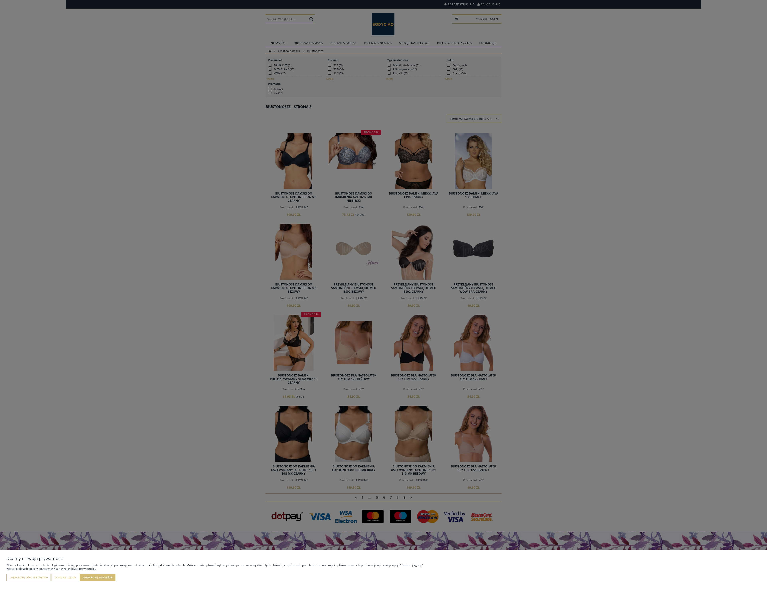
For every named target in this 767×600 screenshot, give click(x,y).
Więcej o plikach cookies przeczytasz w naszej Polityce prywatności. (51, 569)
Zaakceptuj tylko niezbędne (28, 577)
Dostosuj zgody (65, 577)
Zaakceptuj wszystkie (97, 577)
